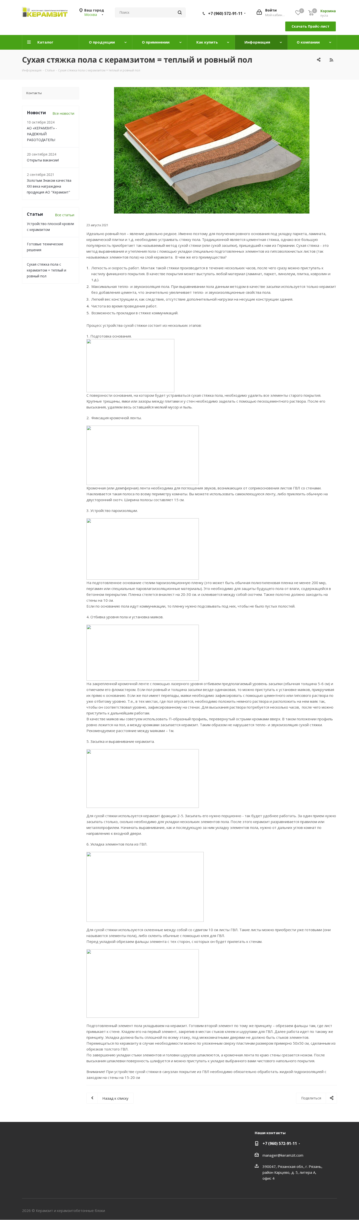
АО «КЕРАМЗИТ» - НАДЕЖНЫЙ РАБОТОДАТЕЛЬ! (42, 134)
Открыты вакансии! (43, 160)
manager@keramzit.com (283, 1155)
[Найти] (180, 12)
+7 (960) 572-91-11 (225, 13)
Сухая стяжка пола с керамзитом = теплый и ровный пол (46, 270)
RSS (331, 60)
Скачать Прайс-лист (310, 26)
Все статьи (64, 214)
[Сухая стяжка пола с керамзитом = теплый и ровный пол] (211, 150)
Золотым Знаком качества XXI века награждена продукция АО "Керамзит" (49, 186)
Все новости (63, 113)
